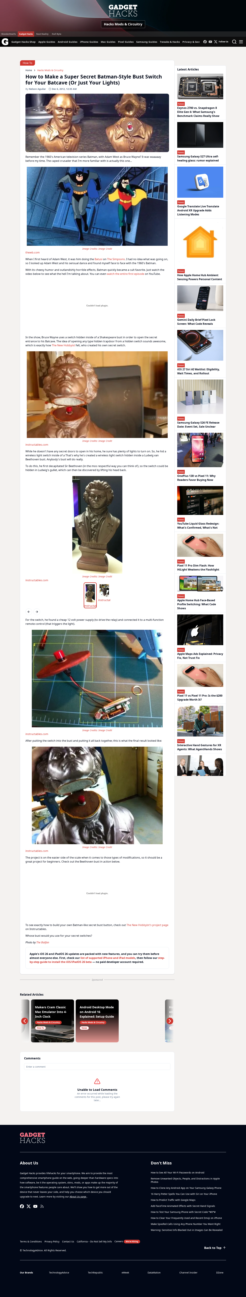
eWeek (125, 1272)
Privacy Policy (52, 1241)
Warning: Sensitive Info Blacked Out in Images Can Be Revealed (187, 1230)
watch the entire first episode (125, 274)
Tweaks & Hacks (170, 41)
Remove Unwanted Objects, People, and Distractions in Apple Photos (185, 1180)
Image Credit (105, 248)
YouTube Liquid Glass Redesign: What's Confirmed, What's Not (198, 525)
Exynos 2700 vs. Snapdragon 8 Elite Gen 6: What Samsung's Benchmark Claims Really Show (198, 112)
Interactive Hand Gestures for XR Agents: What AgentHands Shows (199, 747)
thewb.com (32, 252)
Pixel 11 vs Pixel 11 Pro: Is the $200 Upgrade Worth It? (199, 697)
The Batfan (42, 942)
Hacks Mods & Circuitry (123, 24)
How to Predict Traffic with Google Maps (173, 1199)
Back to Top (212, 1248)
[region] (97, 209)
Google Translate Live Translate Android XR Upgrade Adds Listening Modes (198, 210)
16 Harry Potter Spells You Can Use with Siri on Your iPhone (184, 1193)
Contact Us (68, 1241)
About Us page (78, 1196)
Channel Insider (188, 1272)
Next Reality (42, 34)
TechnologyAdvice (59, 1272)
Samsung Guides (146, 41)
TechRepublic (95, 1272)
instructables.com (36, 444)
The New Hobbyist (63, 345)
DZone (219, 1272)
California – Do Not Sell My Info (94, 1241)
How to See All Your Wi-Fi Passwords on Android (177, 1172)
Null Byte (56, 34)
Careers (126, 1241)
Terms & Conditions (31, 1241)
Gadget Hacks (26, 34)
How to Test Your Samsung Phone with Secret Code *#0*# (183, 1212)
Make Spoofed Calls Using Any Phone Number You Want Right (185, 1224)
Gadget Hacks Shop (23, 41)
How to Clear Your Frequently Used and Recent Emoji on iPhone (186, 1218)
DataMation (154, 1272)
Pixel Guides (126, 41)
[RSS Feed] (42, 1206)
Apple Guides (46, 41)
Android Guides (67, 41)
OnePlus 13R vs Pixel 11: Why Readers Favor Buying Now (196, 478)
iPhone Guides (89, 41)
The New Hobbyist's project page (147, 925)
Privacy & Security (194, 41)
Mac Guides (108, 41)
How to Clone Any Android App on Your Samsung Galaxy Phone (186, 1187)
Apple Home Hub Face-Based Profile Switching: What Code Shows (196, 604)
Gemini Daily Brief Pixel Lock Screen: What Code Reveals (196, 322)
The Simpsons (116, 259)
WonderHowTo (8, 34)
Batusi (98, 259)
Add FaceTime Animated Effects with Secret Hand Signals (183, 1206)
